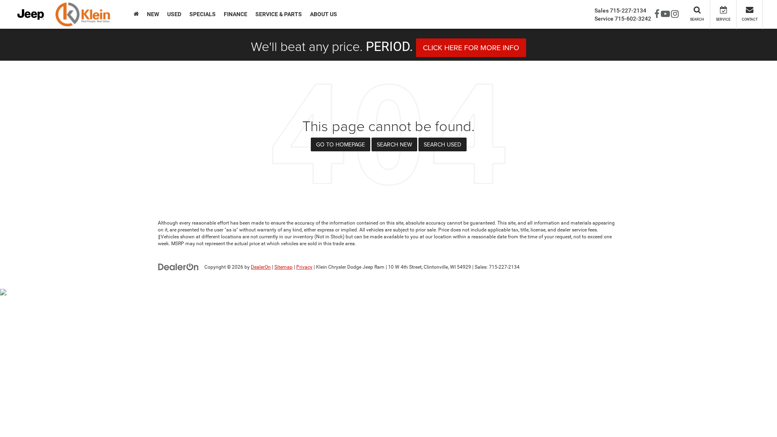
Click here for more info (471, 47)
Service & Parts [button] (278, 14)
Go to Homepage (340, 144)
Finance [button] (235, 14)
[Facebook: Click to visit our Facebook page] (657, 14)
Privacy (304, 267)
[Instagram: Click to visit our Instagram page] (675, 14)
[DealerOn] (178, 266)
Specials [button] (202, 14)
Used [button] (174, 14)
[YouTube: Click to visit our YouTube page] (665, 14)
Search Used (442, 144)
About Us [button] (323, 14)
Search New (394, 144)
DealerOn (261, 267)
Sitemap (283, 267)
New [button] (153, 14)
